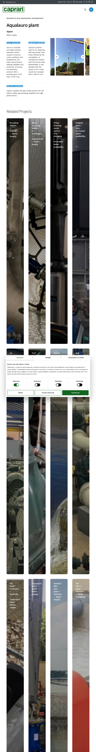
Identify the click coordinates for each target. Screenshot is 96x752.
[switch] (37, 384)
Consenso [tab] (19, 357)
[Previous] (57, 57)
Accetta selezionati (48, 392)
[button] (91, 9)
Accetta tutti (75, 392)
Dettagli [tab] (48, 357)
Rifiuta (20, 392)
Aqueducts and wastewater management (25, 18)
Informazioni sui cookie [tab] (76, 357)
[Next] (83, 57)
